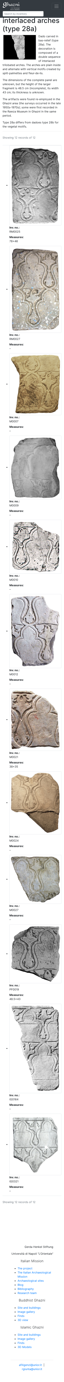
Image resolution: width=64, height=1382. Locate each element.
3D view (23, 1320)
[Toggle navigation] (56, 6)
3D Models (25, 1347)
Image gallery (26, 1311)
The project (25, 1268)
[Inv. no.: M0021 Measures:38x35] (35, 719)
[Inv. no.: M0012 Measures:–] (35, 631)
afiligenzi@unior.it (30, 1365)
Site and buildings (29, 1307)
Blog (20, 1284)
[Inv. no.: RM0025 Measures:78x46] (35, 185)
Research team (27, 1293)
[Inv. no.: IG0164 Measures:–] (35, 1048)
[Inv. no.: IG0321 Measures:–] (35, 1144)
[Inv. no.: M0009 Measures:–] (35, 467)
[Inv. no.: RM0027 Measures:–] (35, 289)
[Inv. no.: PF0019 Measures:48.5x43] (35, 953)
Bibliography (26, 1289)
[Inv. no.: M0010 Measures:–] (35, 546)
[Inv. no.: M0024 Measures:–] (35, 802)
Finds (21, 1316)
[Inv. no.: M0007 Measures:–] (35, 384)
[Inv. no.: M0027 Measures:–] (35, 879)
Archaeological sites (31, 1280)
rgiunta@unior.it (32, 1369)
